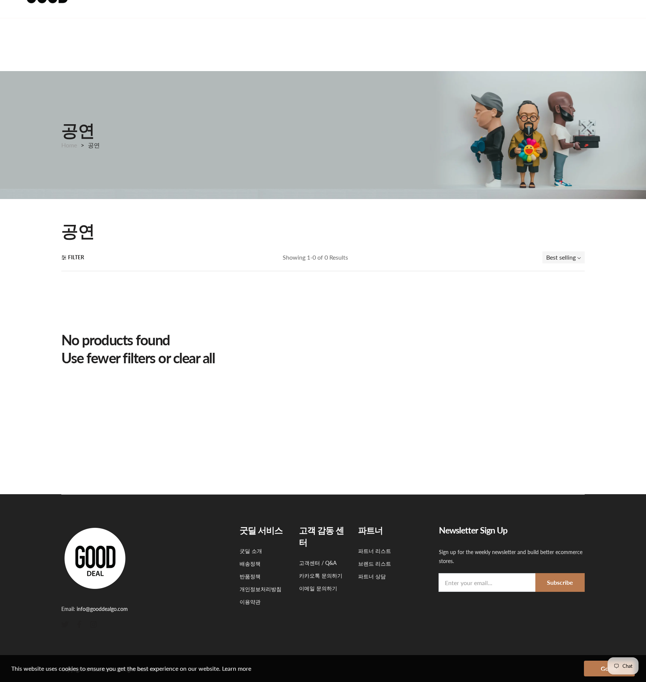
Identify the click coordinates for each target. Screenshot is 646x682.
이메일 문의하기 (318, 588)
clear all (194, 357)
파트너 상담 (372, 576)
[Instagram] (93, 624)
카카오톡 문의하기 (320, 575)
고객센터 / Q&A (317, 563)
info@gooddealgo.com (102, 609)
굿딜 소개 (251, 551)
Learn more (236, 668)
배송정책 (250, 563)
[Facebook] (79, 624)
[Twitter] (65, 624)
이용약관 (250, 602)
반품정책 (250, 576)
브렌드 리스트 (374, 563)
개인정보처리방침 (261, 589)
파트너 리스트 (374, 551)
